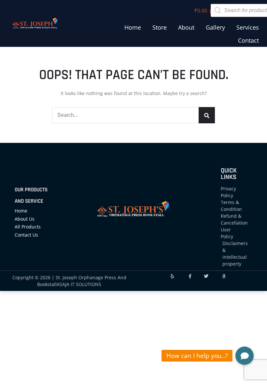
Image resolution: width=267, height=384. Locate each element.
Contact (248, 40)
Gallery (215, 27)
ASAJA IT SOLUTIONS (79, 284)
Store (159, 27)
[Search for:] (133, 115)
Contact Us (26, 235)
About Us (25, 219)
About (186, 27)
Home (132, 27)
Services (247, 27)
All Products (28, 227)
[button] (244, 356)
